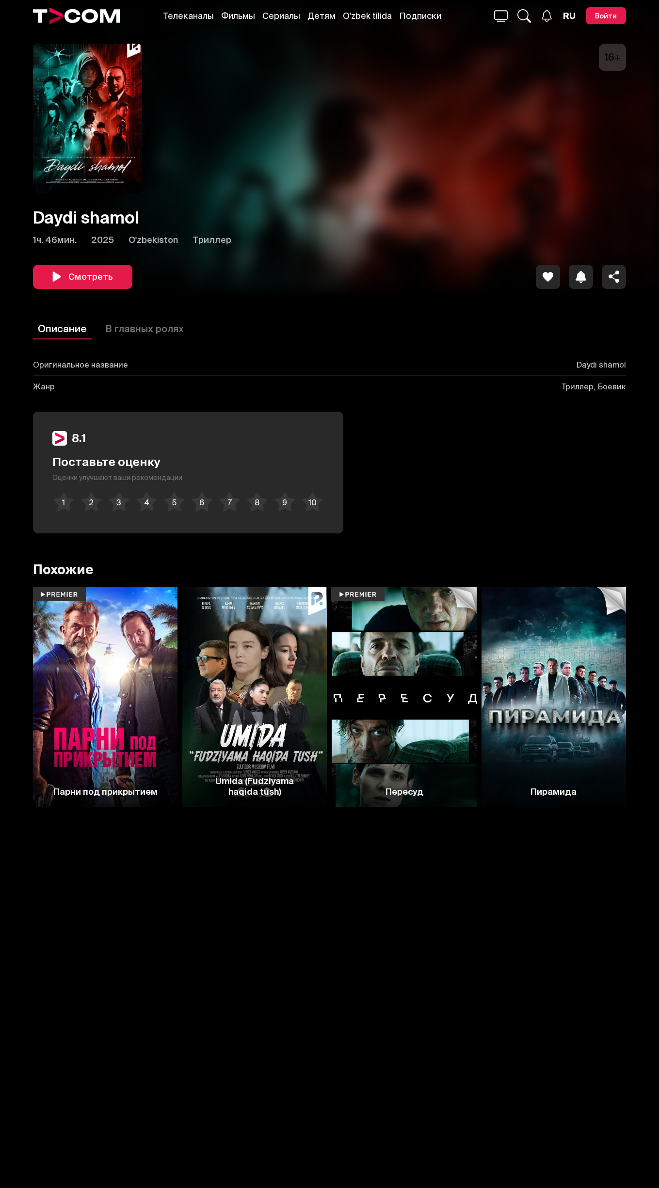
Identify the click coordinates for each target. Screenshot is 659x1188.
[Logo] (76, 16)
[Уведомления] (547, 16)
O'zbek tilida (367, 16)
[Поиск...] (501, 16)
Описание (62, 328)
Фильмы (238, 16)
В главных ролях (144, 328)
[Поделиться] (614, 277)
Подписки (420, 16)
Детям (321, 16)
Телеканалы (188, 16)
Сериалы (281, 16)
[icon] (548, 277)
